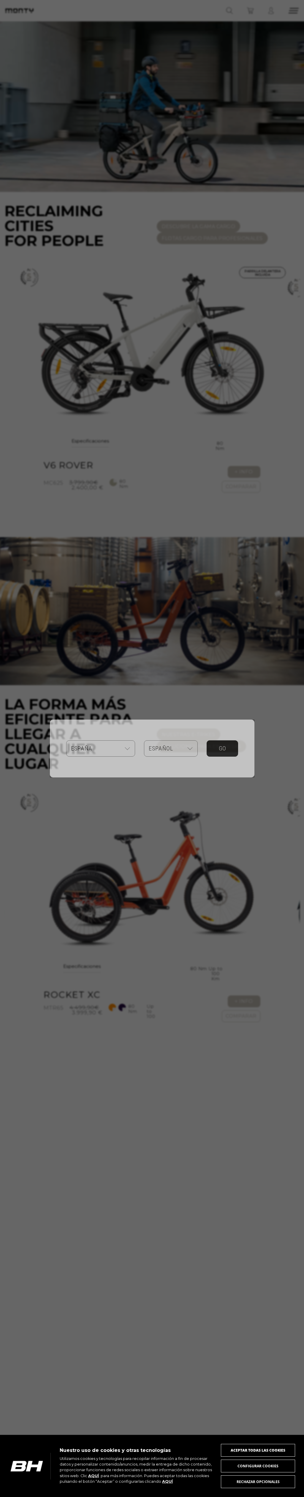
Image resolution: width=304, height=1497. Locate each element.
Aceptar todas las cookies (258, 1450)
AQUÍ (93, 1476)
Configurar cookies (258, 1466)
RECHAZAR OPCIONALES (258, 1481)
